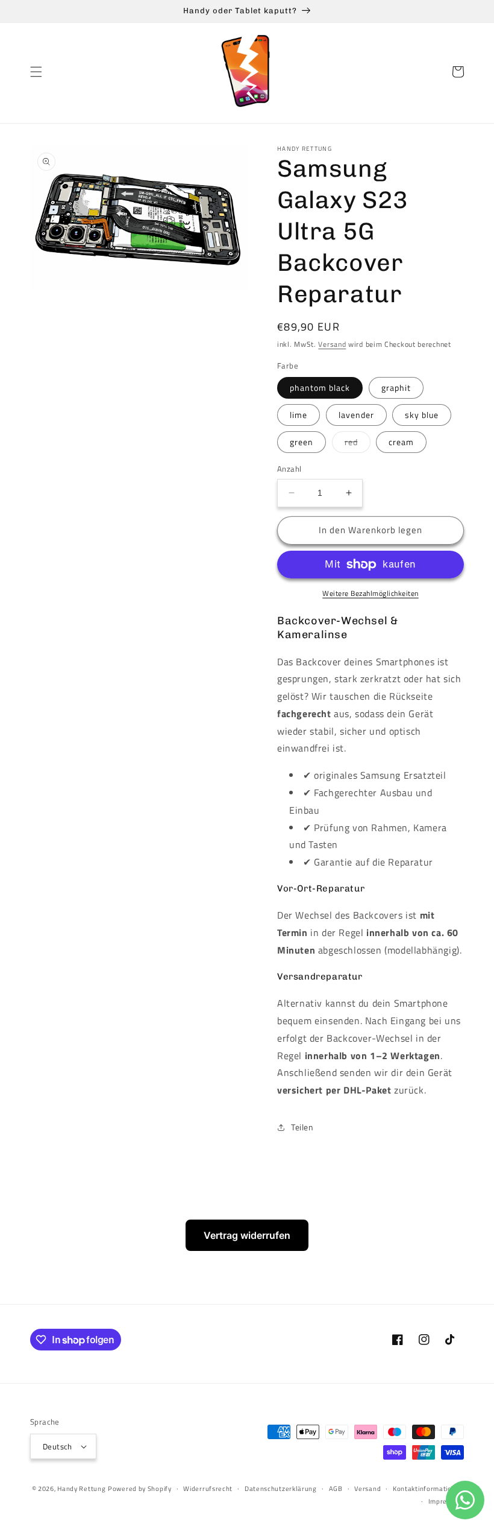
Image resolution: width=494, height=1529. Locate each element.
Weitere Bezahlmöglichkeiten (370, 593)
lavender (356, 414)
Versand (332, 344)
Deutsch (57, 1446)
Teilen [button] (302, 1127)
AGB (336, 1488)
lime (298, 414)
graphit (396, 387)
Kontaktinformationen (428, 1488)
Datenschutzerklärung (281, 1488)
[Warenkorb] (458, 72)
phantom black (320, 387)
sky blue (422, 414)
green (301, 441)
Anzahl (289, 469)
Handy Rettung (81, 1488)
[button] (36, 72)
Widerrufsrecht (208, 1488)
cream (401, 441)
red (357, 444)
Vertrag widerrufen (247, 1235)
